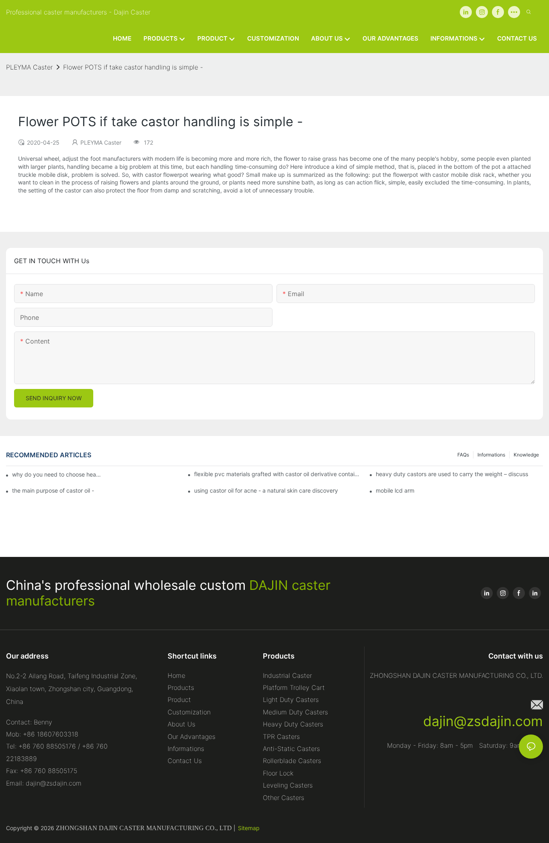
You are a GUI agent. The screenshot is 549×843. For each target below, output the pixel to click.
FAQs (463, 455)
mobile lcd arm (395, 490)
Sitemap (249, 828)
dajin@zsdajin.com (483, 721)
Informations (491, 455)
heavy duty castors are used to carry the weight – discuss (452, 474)
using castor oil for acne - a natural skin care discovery (266, 490)
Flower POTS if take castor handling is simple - (133, 67)
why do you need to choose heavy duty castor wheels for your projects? (58, 474)
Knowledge (526, 455)
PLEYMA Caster (29, 67)
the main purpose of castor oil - (53, 490)
